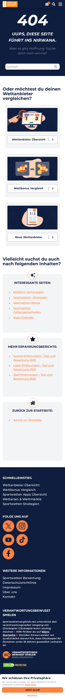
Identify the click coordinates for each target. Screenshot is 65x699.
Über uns (10, 592)
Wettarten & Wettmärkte (22, 499)
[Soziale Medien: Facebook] (8, 553)
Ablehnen (32, 695)
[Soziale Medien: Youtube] (8, 540)
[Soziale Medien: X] (8, 526)
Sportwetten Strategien (21, 504)
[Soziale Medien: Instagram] (22, 526)
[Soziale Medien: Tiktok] (22, 540)
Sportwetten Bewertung (22, 578)
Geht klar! (32, 689)
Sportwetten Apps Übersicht (25, 494)
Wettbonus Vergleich (28, 188)
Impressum (12, 587)
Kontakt (9, 597)
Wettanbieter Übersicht (28, 139)
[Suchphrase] (55, 67)
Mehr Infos (30, 684)
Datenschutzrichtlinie (19, 583)
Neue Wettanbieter (28, 237)
